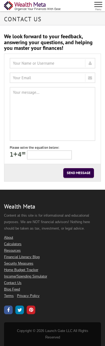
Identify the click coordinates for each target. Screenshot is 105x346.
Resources (12, 250)
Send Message (78, 173)
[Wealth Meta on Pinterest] (31, 310)
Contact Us (13, 283)
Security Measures (18, 263)
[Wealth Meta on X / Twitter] (19, 311)
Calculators (13, 244)
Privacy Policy (28, 296)
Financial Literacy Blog (22, 257)
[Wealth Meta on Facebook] (8, 311)
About (8, 238)
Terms (9, 296)
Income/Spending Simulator (25, 276)
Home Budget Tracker (21, 270)
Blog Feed (12, 289)
